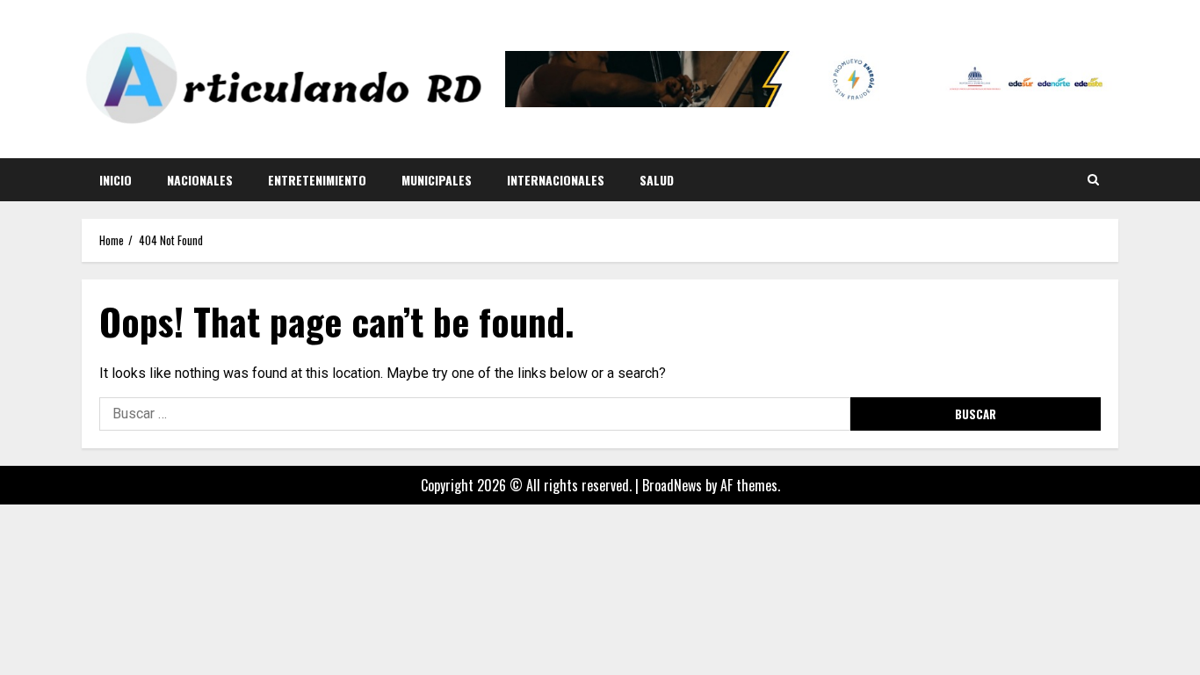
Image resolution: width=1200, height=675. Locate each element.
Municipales (436, 180)
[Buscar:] (474, 414)
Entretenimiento (317, 180)
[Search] (1093, 179)
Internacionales (555, 180)
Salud (657, 180)
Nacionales (200, 180)
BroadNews (672, 485)
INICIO (115, 180)
